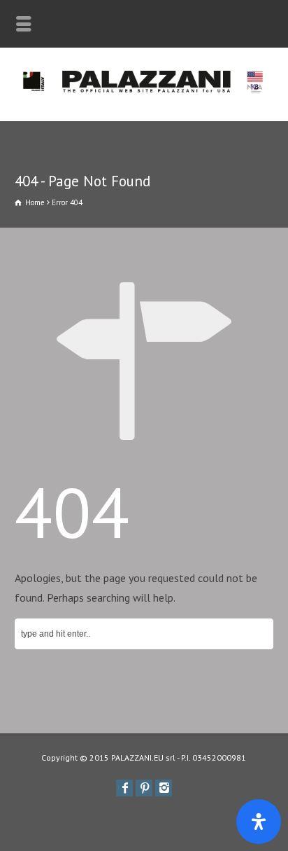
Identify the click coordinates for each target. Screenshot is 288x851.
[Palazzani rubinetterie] (144, 90)
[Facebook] (124, 788)
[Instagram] (163, 788)
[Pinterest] (144, 788)
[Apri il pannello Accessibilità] (258, 821)
